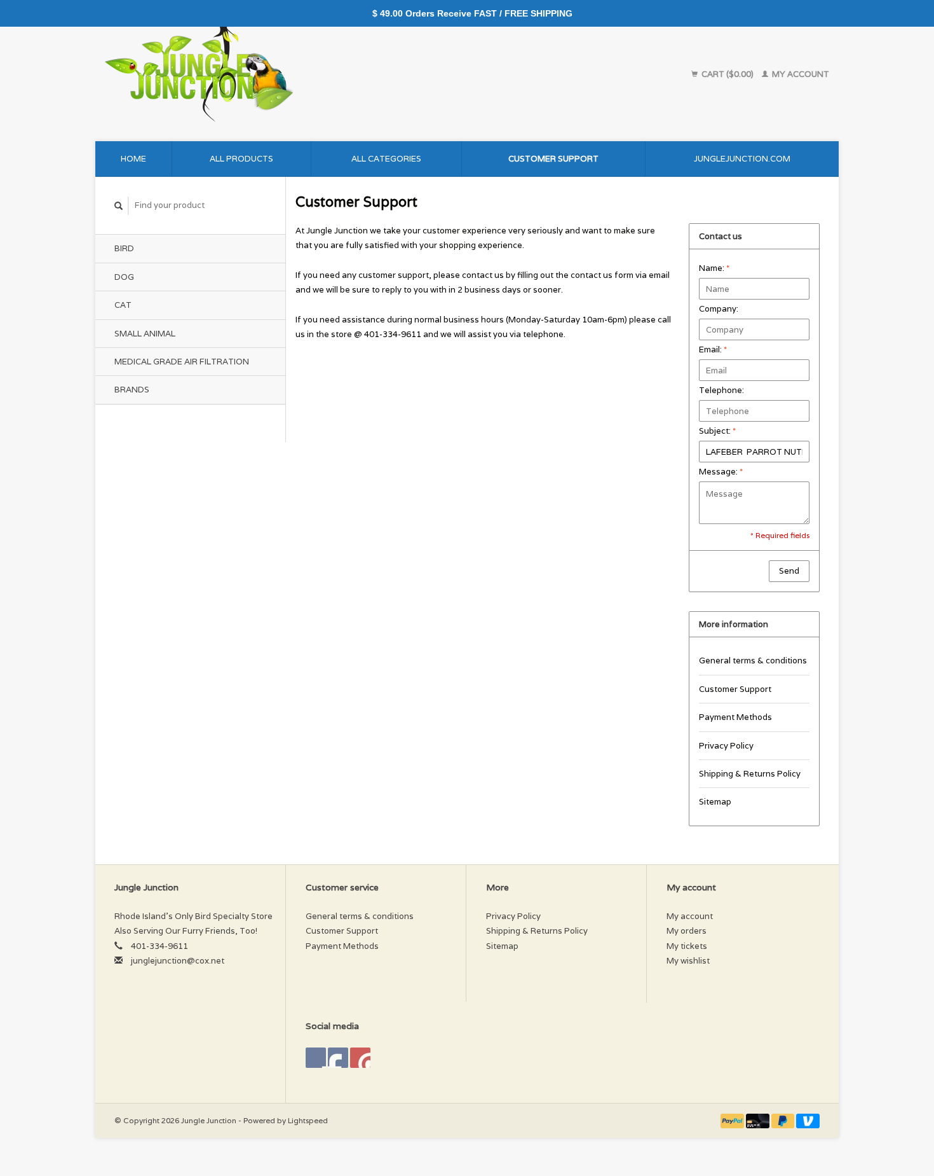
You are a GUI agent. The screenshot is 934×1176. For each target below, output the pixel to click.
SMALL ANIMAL (144, 333)
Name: (714, 268)
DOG (124, 277)
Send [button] (789, 570)
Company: (718, 308)
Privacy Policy (726, 745)
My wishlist (688, 960)
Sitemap (715, 801)
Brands (131, 389)
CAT (123, 305)
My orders (687, 930)
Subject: (717, 430)
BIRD (124, 248)
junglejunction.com (742, 158)
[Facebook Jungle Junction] (316, 1058)
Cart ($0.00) (727, 74)
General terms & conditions (753, 660)
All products (241, 158)
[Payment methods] (733, 1120)
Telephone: (721, 390)
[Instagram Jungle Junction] (360, 1058)
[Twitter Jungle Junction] (338, 1058)
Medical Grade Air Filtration (181, 361)
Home (133, 158)
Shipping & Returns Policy (750, 773)
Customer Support (553, 158)
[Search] (118, 206)
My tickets (687, 946)
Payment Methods (735, 717)
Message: (721, 471)
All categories (386, 158)
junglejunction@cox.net (177, 960)
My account (799, 74)
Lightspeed (308, 1120)
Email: (713, 349)
